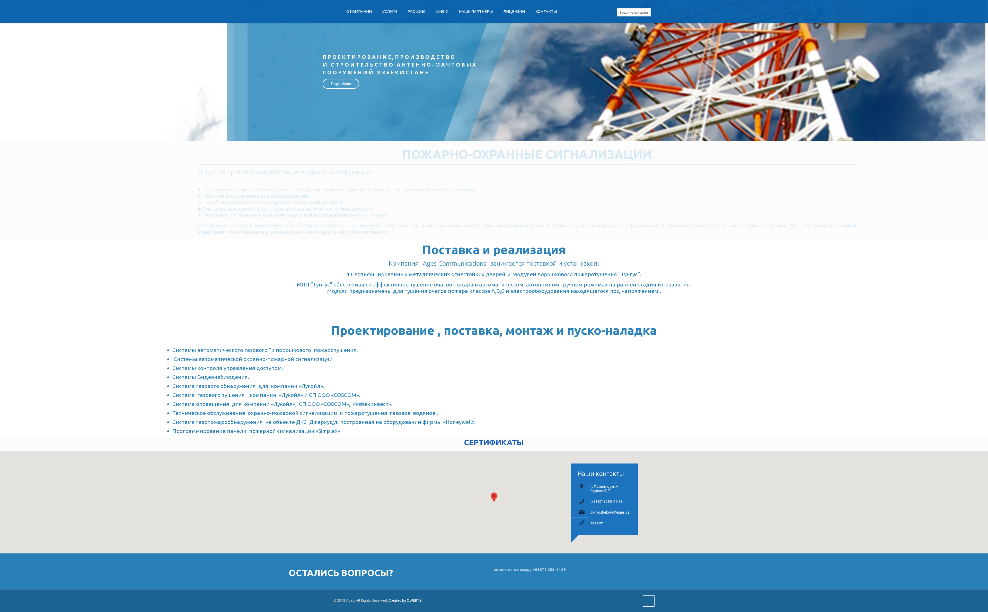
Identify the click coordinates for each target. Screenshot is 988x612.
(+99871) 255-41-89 (606, 501)
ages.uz (596, 523)
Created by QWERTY (405, 600)
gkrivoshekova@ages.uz (610, 512)
